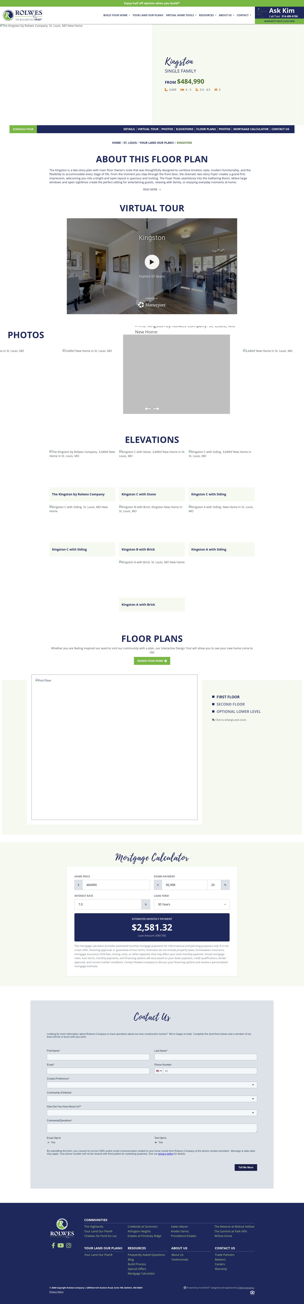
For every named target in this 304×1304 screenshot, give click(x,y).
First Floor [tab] (228, 697)
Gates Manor (179, 1226)
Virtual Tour (148, 129)
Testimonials (179, 1259)
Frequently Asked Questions (146, 1255)
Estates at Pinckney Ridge (144, 1236)
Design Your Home (150, 661)
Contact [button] (243, 15)
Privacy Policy (56, 1291)
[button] (148, 408)
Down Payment (164, 876)
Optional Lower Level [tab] (239, 712)
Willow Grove (223, 1236)
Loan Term (161, 896)
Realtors (220, 1259)
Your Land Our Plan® (148, 15)
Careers (220, 1264)
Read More (150, 189)
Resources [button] (206, 15)
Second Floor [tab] (231, 704)
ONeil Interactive (246, 1287)
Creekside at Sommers (143, 1226)
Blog (131, 1259)
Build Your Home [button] (115, 15)
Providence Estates (183, 1236)
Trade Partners (224, 1255)
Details (129, 129)
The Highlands (93, 1226)
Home (116, 143)
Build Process (137, 1264)
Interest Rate (83, 896)
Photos (167, 129)
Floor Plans (206, 129)
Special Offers (137, 1269)
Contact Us (280, 129)
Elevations (184, 129)
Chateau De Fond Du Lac (100, 1236)
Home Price (82, 876)
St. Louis (130, 143)
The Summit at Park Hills (230, 1231)
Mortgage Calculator (251, 129)
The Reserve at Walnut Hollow (234, 1226)
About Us (177, 1255)
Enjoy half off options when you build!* (152, 3)
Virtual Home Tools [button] (180, 15)
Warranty (221, 1269)
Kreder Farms (180, 1231)
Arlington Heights (139, 1231)
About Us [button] (225, 15)
